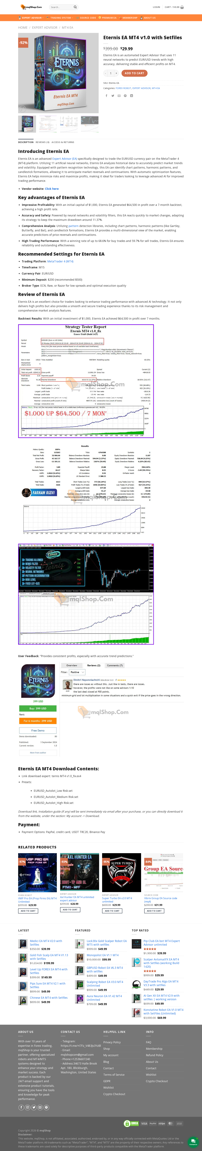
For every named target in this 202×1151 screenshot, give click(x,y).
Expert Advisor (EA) (64, 158)
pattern (73, 226)
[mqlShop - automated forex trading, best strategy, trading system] (31, 7)
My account (111, 1055)
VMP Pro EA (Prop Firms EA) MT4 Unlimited (37, 900)
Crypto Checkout (114, 1094)
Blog (106, 1062)
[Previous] (24, 73)
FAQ (148, 1042)
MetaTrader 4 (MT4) (60, 261)
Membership (154, 1049)
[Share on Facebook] (106, 96)
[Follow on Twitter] (34, 1107)
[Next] (93, 73)
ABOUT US (150, 17)
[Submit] (75, 7)
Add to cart (134, 73)
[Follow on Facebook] (21, 1107)
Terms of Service (114, 1075)
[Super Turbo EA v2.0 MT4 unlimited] (121, 872)
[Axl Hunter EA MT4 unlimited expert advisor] (79, 872)
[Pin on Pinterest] (125, 96)
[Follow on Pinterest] (46, 1107)
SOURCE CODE (88, 17)
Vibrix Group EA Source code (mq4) (160, 900)
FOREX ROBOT (123, 88)
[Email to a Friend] (119, 96)
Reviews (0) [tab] (42, 142)
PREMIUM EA (109, 17)
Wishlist (108, 1087)
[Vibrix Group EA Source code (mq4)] (163, 872)
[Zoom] (22, 109)
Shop (106, 1049)
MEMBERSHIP (130, 17)
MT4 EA (67, 27)
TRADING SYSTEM (60, 17)
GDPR (106, 1081)
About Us (152, 1062)
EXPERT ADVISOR (32, 17)
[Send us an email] (40, 1107)
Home (22, 27)
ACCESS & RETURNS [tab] (63, 142)
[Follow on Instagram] (27, 1107)
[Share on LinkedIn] (131, 96)
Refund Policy (154, 1055)
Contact (108, 1068)
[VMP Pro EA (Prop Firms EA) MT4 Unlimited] (37, 872)
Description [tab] (25, 142)
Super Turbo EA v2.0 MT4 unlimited (117, 900)
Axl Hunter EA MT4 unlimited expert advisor (77, 899)
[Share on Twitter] (113, 96)
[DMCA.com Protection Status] (131, 1123)
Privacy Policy (112, 1042)
